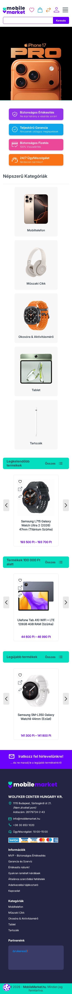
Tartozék (13, 930)
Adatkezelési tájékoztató (23, 884)
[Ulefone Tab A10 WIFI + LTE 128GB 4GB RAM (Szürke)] (35, 607)
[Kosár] (40, 10)
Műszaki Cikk (16, 912)
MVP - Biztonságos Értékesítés (26, 855)
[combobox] (28, 20)
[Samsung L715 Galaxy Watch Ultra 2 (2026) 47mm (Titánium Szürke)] (35, 510)
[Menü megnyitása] (65, 10)
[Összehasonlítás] (48, 10)
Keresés (61, 20)
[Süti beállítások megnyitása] (6, 987)
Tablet (12, 924)
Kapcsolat (14, 890)
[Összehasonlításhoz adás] (20, 496)
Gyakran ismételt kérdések (24, 873)
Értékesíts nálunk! (19, 867)
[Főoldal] (14, 10)
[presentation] (6, 505)
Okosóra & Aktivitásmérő (23, 918)
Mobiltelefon (15, 906)
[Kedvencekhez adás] (20, 482)
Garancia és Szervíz (20, 861)
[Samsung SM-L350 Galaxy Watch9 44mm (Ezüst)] (35, 704)
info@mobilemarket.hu (26, 818)
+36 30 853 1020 (23, 825)
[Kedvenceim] (32, 10)
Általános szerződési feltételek (26, 879)
